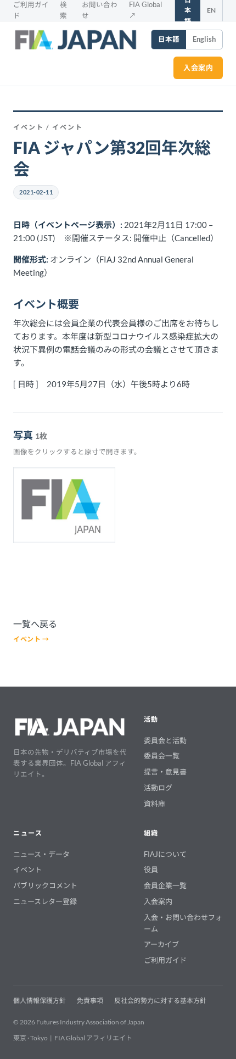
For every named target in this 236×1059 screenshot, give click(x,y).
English (204, 39)
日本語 (168, 39)
